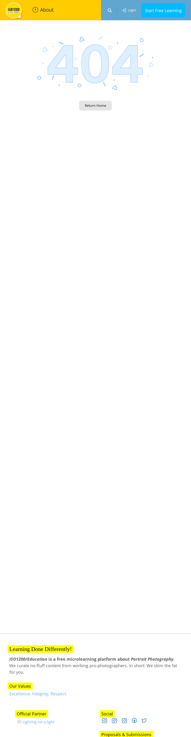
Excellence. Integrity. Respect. (38, 694)
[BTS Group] (136, 721)
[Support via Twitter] (146, 721)
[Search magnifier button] (109, 10)
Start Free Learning (163, 10)
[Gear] (126, 721)
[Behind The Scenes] (116, 721)
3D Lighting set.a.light (36, 721)
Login (132, 10)
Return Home (95, 105)
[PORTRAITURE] (106, 721)
